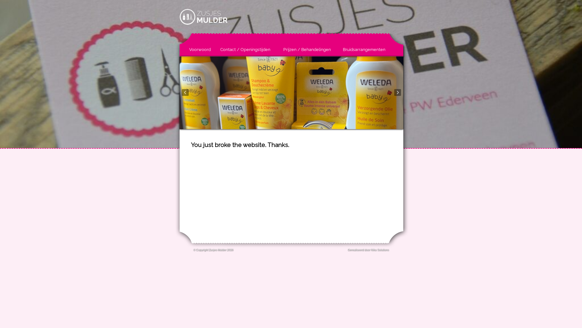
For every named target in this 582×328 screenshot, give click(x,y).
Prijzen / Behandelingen (307, 49)
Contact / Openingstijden (245, 49)
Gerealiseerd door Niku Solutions (368, 249)
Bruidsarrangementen (364, 49)
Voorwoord (200, 49)
